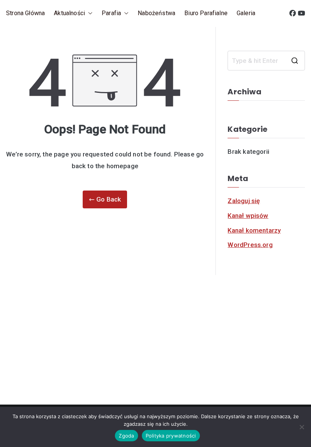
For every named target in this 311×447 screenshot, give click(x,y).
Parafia (111, 13)
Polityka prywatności (171, 436)
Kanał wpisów (248, 215)
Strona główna (25, 13)
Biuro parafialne (206, 13)
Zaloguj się (244, 201)
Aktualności (69, 13)
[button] (89, 13)
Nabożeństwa (156, 13)
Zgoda (126, 436)
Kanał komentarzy (254, 230)
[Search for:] (266, 60)
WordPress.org (250, 245)
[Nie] (301, 427)
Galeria (246, 13)
